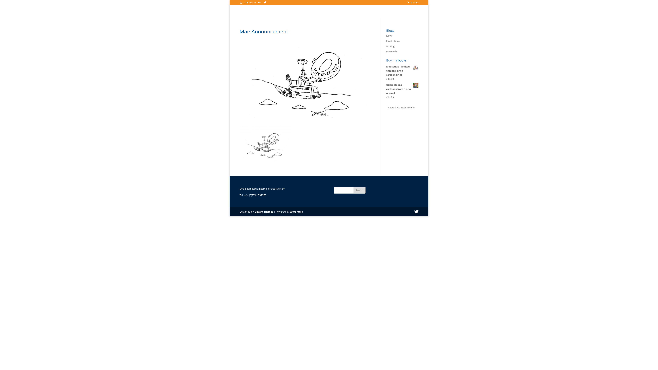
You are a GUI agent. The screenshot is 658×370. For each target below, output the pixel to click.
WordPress (296, 211)
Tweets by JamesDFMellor (401, 107)
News (373, 12)
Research (391, 51)
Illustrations (393, 41)
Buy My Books (389, 12)
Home (329, 12)
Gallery (361, 12)
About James (345, 12)
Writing (390, 46)
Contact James (410, 12)
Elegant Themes (263, 211)
